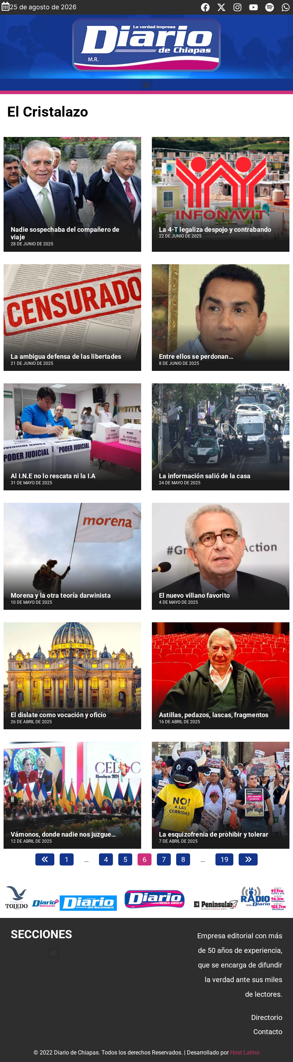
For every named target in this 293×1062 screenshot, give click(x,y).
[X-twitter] (221, 7)
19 (226, 858)
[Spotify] (269, 7)
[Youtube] (253, 7)
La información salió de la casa (204, 476)
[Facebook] (205, 7)
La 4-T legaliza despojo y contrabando (215, 229)
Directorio (266, 1017)
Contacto (267, 1031)
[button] (147, 85)
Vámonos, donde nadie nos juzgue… (63, 834)
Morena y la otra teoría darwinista (61, 595)
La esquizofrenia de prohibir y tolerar (214, 834)
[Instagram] (237, 7)
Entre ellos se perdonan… (196, 356)
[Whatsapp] (285, 7)
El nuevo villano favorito (194, 595)
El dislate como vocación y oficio (58, 715)
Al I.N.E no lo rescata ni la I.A (53, 476)
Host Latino (244, 1052)
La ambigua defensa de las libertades (66, 356)
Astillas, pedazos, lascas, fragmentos (213, 715)
